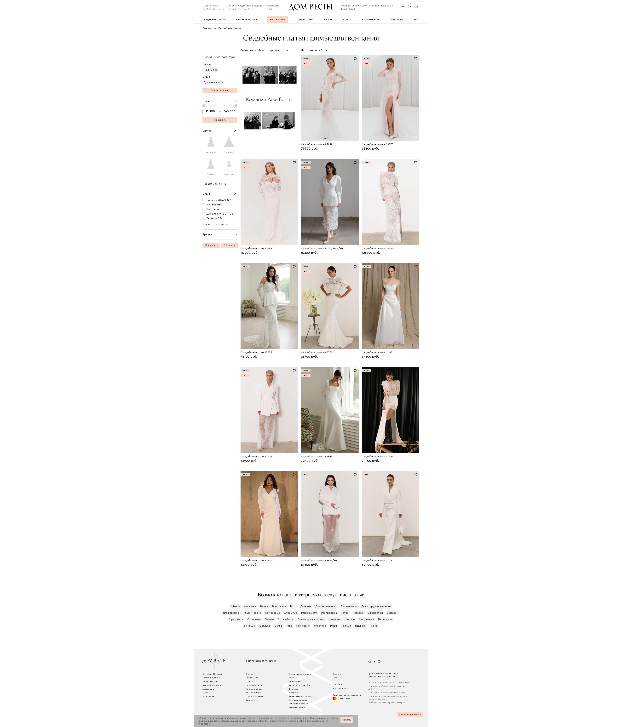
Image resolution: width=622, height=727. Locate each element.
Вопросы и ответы (254, 685)
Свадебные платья (211, 678)
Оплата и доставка (254, 696)
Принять (346, 720)
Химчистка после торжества (302, 696)
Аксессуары (208, 689)
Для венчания (212, 82)
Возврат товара (253, 692)
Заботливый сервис (298, 704)
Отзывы (249, 681)
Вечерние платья (210, 681)
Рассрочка (294, 692)
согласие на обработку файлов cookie (241, 721)
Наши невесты (252, 678)
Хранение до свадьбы (299, 685)
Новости (337, 674)
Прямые (209, 69)
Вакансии (250, 700)
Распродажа (208, 696)
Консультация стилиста (300, 674)
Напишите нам (340, 688)
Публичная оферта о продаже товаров (387, 703)
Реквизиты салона (254, 689)
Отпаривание (295, 681)
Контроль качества (298, 700)
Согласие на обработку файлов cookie (387, 692)
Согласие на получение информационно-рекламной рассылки (388, 697)
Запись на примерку (410, 715)
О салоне (250, 674)
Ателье (292, 678)
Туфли (205, 692)
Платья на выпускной (212, 685)
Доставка (293, 689)
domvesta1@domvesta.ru (261, 660)
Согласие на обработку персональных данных (387, 687)
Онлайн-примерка (297, 707)
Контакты (338, 685)
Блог (335, 678)
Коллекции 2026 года (212, 674)
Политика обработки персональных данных (389, 682)
